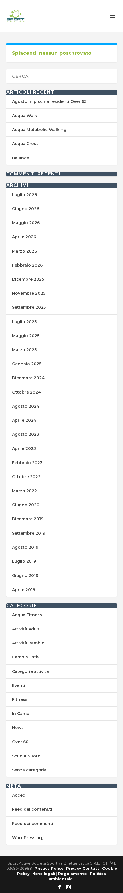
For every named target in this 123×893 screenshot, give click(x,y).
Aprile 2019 (23, 589)
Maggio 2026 (26, 222)
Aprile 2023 (24, 448)
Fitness (19, 699)
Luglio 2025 (24, 321)
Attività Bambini (29, 643)
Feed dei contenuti (32, 809)
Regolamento (72, 873)
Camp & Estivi (26, 657)
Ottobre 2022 (26, 476)
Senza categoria (29, 770)
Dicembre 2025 (28, 279)
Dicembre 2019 (27, 518)
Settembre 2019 (28, 533)
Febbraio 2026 (27, 265)
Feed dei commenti (32, 823)
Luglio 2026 (24, 194)
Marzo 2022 (24, 490)
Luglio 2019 (24, 561)
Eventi (18, 685)
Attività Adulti (26, 629)
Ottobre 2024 (26, 392)
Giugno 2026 (25, 208)
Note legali (43, 873)
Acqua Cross (25, 143)
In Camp (20, 713)
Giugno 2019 (25, 575)
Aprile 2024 (24, 420)
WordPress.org (28, 837)
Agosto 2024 (25, 406)
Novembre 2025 (28, 293)
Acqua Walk (24, 115)
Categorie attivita (30, 671)
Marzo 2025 (24, 349)
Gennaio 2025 (26, 363)
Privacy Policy (49, 868)
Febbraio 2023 (27, 462)
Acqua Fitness (27, 615)
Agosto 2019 (25, 547)
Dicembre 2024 (28, 377)
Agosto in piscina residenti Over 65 (49, 101)
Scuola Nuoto (26, 756)
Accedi (19, 795)
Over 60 (20, 742)
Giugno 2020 (25, 504)
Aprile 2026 (24, 236)
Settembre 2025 (29, 307)
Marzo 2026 (24, 251)
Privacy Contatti (83, 868)
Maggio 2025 (25, 335)
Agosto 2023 (25, 434)
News (18, 727)
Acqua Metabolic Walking (39, 129)
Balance (20, 158)
